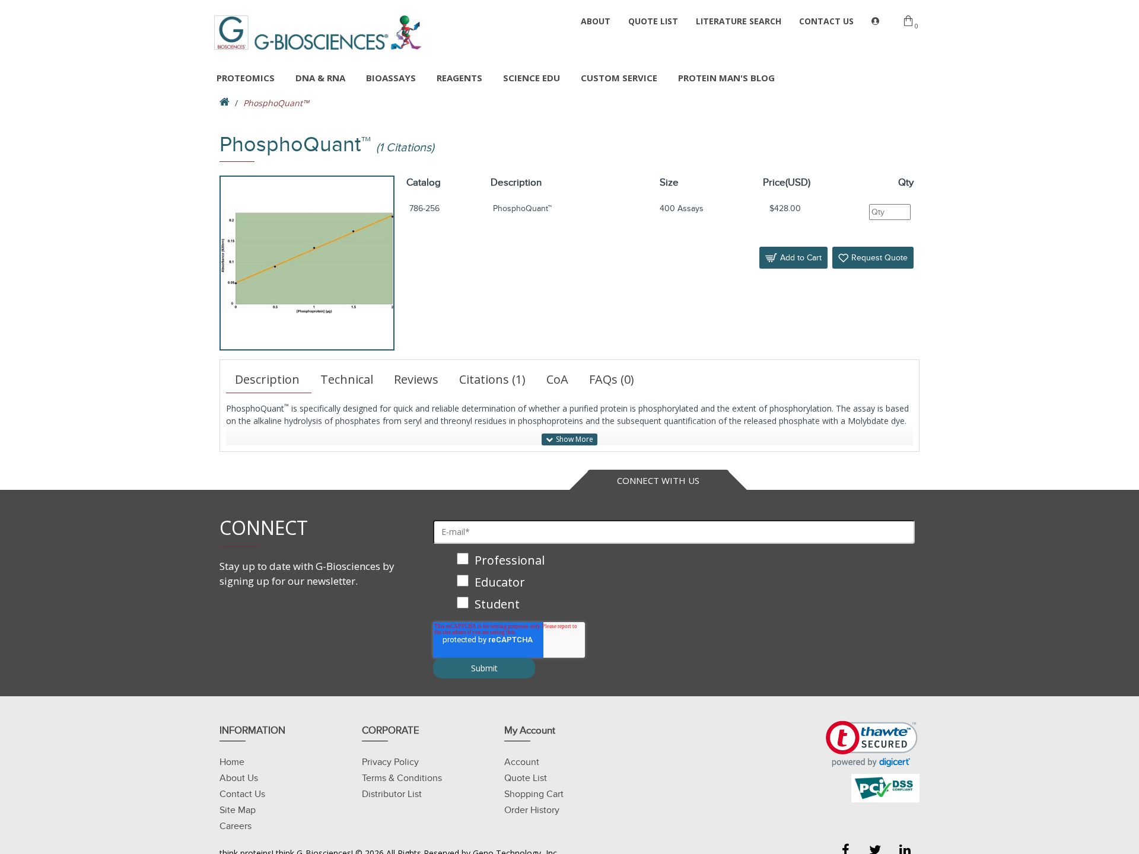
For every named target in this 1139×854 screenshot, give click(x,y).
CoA (557, 379)
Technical (346, 379)
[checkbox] (674, 583)
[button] (872, 744)
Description (267, 379)
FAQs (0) (611, 379)
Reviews (416, 379)
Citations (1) (492, 379)
